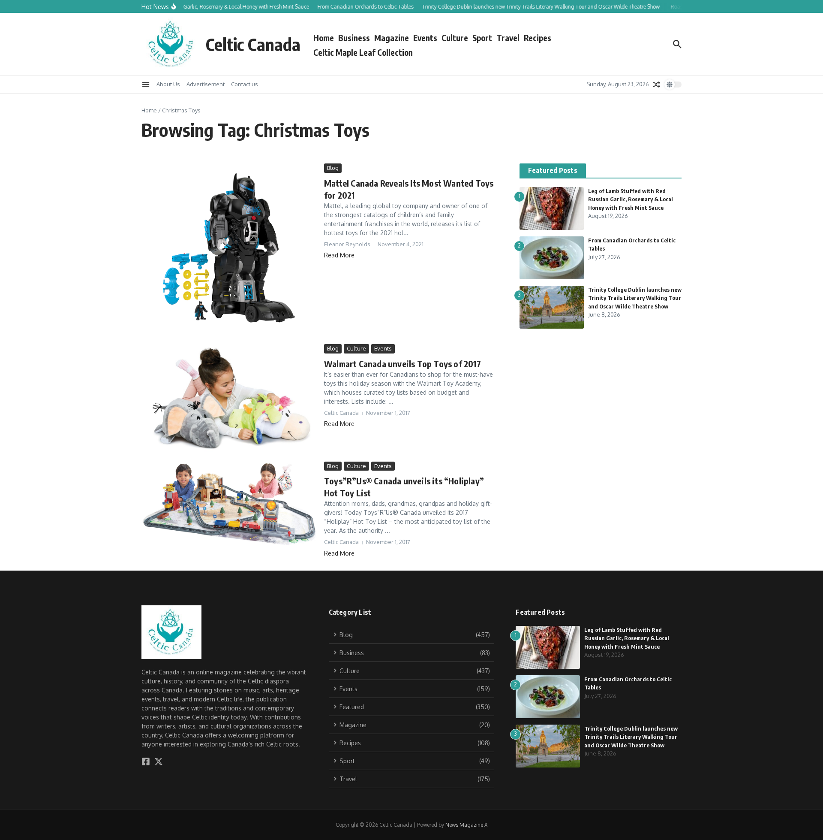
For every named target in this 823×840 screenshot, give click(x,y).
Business (354, 38)
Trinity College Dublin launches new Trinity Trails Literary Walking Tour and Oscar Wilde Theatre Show (635, 298)
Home (323, 38)
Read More (339, 255)
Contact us (244, 84)
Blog (333, 167)
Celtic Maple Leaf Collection (363, 52)
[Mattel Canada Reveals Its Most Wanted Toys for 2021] (229, 251)
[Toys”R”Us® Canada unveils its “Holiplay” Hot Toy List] (229, 504)
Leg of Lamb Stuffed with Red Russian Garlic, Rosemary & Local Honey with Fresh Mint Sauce (630, 199)
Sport (482, 38)
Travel (508, 38)
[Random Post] (656, 84)
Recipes (537, 38)
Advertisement (205, 84)
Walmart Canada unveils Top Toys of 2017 (402, 363)
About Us (168, 84)
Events (425, 38)
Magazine (391, 38)
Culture (455, 38)
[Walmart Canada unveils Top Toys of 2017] (229, 400)
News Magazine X (466, 825)
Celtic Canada (253, 44)
